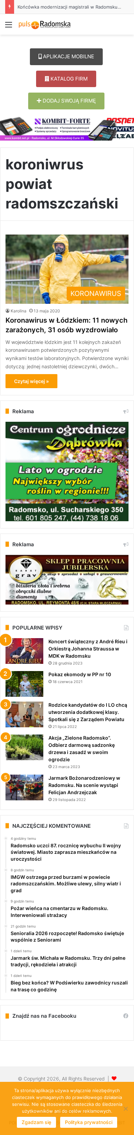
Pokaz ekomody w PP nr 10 (79, 674)
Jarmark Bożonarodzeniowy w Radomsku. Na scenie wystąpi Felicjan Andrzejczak (84, 785)
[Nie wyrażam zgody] (125, 1108)
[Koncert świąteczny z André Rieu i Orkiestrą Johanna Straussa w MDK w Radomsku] (24, 651)
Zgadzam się (36, 1122)
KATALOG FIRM (68, 78)
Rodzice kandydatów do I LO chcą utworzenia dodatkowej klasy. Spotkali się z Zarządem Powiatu (87, 712)
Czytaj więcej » (31, 381)
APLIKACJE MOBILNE (68, 56)
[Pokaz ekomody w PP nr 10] (24, 684)
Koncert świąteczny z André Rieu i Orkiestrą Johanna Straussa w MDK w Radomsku (87, 648)
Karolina (18, 310)
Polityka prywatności (88, 1122)
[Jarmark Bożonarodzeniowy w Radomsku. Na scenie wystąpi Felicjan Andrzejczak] (24, 787)
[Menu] (8, 27)
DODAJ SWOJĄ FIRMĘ (68, 100)
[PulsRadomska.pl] (44, 24)
